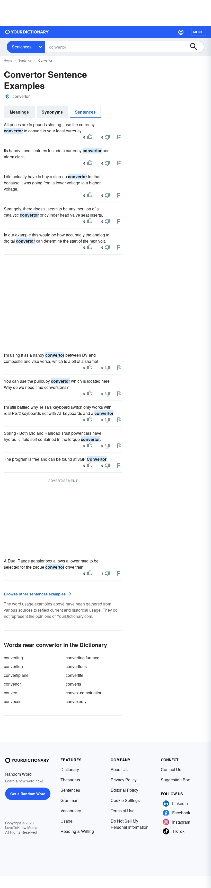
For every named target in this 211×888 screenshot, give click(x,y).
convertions (76, 666)
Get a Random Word (28, 793)
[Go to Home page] (27, 32)
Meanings (19, 112)
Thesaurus (70, 780)
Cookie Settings (125, 800)
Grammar (68, 800)
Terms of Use (123, 811)
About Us (119, 769)
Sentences (21, 47)
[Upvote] (89, 137)
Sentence (25, 60)
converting (13, 658)
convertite (74, 675)
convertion (13, 666)
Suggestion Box (175, 780)
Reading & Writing (77, 831)
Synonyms (52, 112)
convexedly (76, 701)
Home (8, 60)
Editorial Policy (124, 790)
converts (73, 684)
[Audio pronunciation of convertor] (7, 96)
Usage (66, 821)
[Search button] (196, 47)
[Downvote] (107, 137)
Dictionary (69, 769)
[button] (181, 32)
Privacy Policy (124, 780)
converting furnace (82, 658)
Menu (198, 32)
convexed (13, 701)
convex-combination (84, 693)
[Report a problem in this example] (119, 137)
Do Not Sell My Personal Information (129, 824)
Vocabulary (70, 811)
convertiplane (16, 675)
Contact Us (171, 769)
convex (10, 693)
